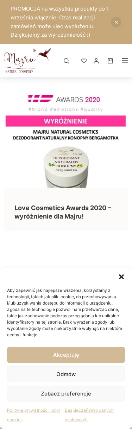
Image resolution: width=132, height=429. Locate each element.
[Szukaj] (66, 60)
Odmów (66, 374)
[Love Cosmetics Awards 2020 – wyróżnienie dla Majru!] (66, 141)
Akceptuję (66, 354)
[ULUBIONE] (84, 60)
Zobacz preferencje (66, 393)
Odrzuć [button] (116, 22)
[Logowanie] (96, 60)
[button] (121, 276)
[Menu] (125, 60)
